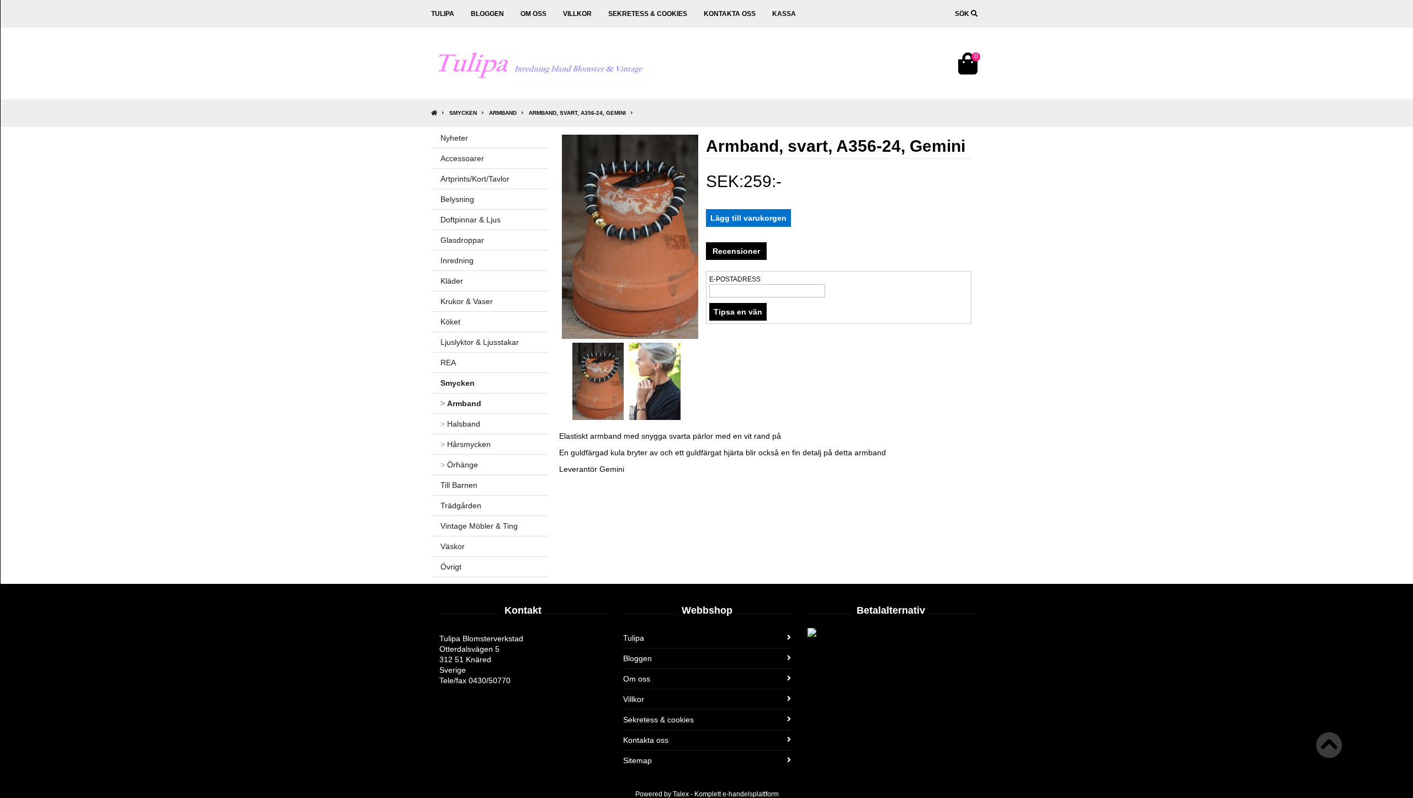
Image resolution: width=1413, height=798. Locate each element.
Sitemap (637, 760)
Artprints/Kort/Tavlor (474, 178)
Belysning (457, 199)
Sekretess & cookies (647, 14)
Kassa (784, 14)
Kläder (451, 280)
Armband (503, 113)
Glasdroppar (462, 240)
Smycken (463, 113)
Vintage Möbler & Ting (479, 526)
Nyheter (454, 138)
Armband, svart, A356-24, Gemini (577, 113)
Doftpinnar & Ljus (470, 219)
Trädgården (460, 505)
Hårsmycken (465, 444)
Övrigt (450, 566)
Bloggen (487, 14)
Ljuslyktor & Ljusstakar (479, 342)
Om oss (533, 14)
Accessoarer (462, 158)
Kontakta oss (730, 14)
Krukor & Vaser (466, 301)
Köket (450, 321)
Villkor (577, 14)
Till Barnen (458, 485)
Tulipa (442, 14)
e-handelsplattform (751, 794)
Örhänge (459, 464)
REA (448, 362)
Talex (681, 794)
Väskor (452, 546)
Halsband (460, 423)
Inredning (457, 260)
